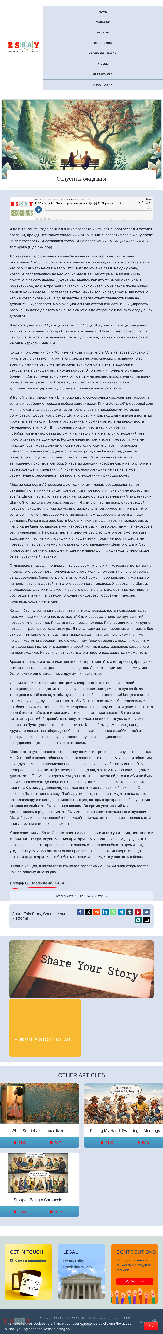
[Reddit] (97, 912)
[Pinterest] (138, 912)
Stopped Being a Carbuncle (38, 1200)
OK (151, 1326)
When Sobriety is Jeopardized (37, 1130)
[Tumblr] (129, 912)
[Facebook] (80, 912)
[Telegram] (121, 912)
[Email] (146, 920)
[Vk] (146, 912)
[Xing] (138, 920)
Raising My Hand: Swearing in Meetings (125, 1130)
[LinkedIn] (105, 912)
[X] (88, 912)
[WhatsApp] (113, 912)
